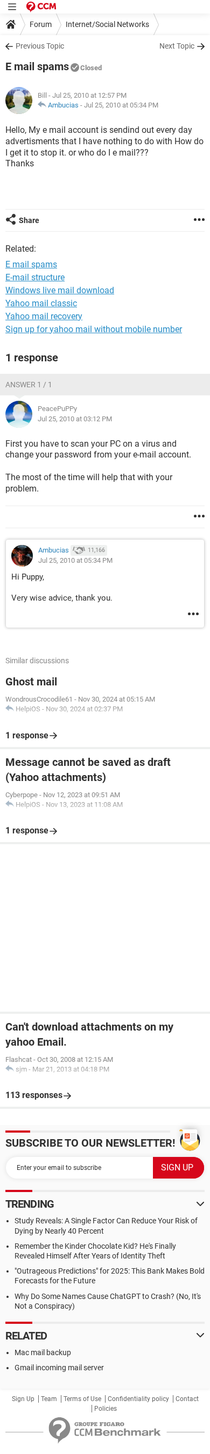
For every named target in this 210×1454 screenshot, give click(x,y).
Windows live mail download (59, 290)
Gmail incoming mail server (59, 1367)
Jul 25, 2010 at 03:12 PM (75, 419)
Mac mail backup (43, 1352)
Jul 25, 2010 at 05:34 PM (121, 105)
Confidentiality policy (138, 1399)
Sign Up (23, 1399)
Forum (41, 24)
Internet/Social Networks (107, 24)
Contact (187, 1399)
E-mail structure (35, 277)
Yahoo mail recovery (43, 316)
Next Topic (176, 46)
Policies (105, 1408)
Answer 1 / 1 (28, 384)
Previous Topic (40, 46)
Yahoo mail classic (41, 303)
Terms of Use (82, 1399)
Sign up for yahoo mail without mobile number (93, 329)
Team (49, 1399)
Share (29, 220)
